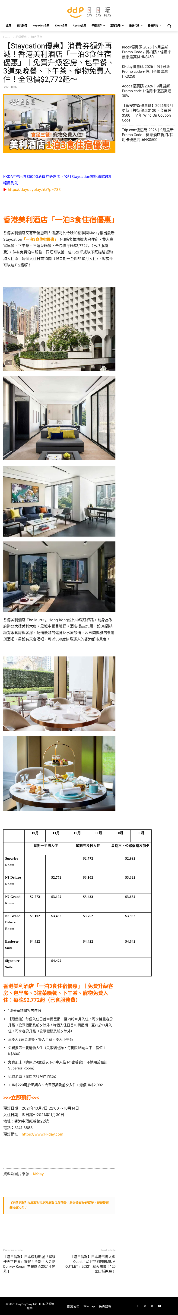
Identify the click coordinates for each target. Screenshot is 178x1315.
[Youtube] (159, 1306)
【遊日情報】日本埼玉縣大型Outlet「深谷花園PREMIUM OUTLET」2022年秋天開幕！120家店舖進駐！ (90, 1264)
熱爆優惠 (21, 37)
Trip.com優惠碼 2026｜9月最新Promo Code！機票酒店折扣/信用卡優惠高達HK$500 (148, 135)
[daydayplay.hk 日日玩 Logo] (89, 11)
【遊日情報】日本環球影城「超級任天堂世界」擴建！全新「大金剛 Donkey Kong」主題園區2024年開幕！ (29, 1264)
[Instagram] (144, 1306)
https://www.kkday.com (42, 1134)
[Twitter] (152, 1306)
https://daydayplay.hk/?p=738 (34, 189)
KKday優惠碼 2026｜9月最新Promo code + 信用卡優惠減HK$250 (146, 71)
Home (7, 37)
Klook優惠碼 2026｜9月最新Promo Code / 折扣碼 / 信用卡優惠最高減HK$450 (146, 52)
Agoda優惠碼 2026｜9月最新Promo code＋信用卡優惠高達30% (146, 91)
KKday (38, 1173)
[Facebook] (137, 1306)
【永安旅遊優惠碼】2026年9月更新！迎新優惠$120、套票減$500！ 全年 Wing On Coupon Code (147, 112)
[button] (169, 25)
